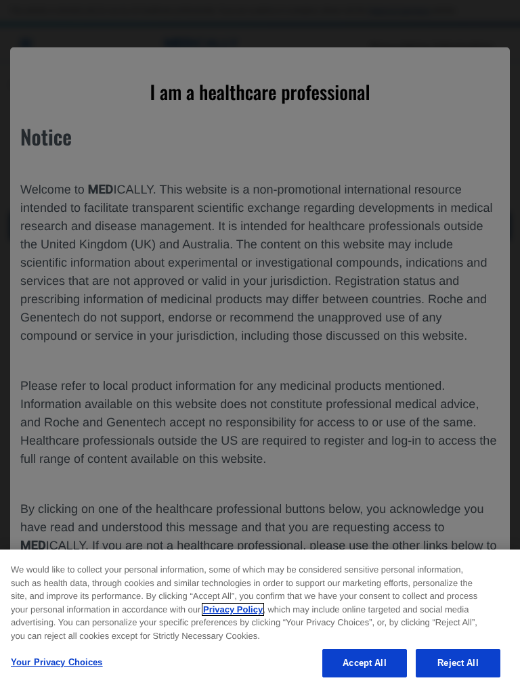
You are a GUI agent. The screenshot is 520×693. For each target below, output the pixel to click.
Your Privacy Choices (57, 662)
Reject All (457, 663)
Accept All (364, 663)
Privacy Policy (233, 609)
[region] (260, 621)
